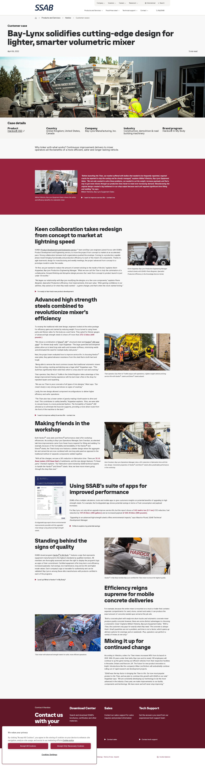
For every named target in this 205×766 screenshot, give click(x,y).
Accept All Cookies (28, 746)
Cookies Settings (49, 755)
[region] (49, 745)
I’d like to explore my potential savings (86, 526)
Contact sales (112, 739)
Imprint (116, 757)
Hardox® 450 (15, 131)
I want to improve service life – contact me (99, 197)
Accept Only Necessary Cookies (70, 746)
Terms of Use (108, 757)
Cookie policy (68, 740)
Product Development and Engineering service (59, 250)
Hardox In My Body (61, 555)
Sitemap (100, 757)
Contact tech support (149, 739)
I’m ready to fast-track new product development (55, 291)
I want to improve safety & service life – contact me (56, 415)
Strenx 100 (62, 342)
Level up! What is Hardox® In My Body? (51, 580)
